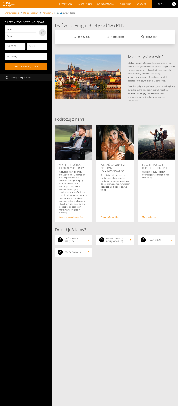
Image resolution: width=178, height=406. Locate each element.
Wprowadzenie (12, 13)
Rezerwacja (65, 4)
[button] (42, 32)
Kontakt (141, 4)
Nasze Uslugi (85, 4)
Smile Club (125, 4)
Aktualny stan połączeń (20, 77)
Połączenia (48, 13)
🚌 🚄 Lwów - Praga (66, 13)
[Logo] (9, 4)
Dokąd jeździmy (105, 4)
